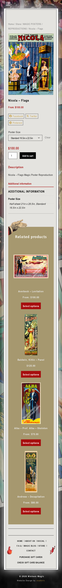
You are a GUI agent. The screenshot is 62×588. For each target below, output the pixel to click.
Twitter (33, 116)
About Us (30, 541)
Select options (31, 306)
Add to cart (27, 155)
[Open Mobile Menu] (8, 3)
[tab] (31, 183)
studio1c (41, 580)
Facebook (18, 116)
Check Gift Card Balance (31, 562)
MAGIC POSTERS (32, 24)
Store (18, 24)
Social (41, 541)
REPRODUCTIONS (17, 28)
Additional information (20, 183)
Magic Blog (30, 545)
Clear (48, 137)
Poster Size (14, 132)
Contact (31, 550)
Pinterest (17, 122)
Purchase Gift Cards (31, 557)
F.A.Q (19, 545)
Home (11, 24)
